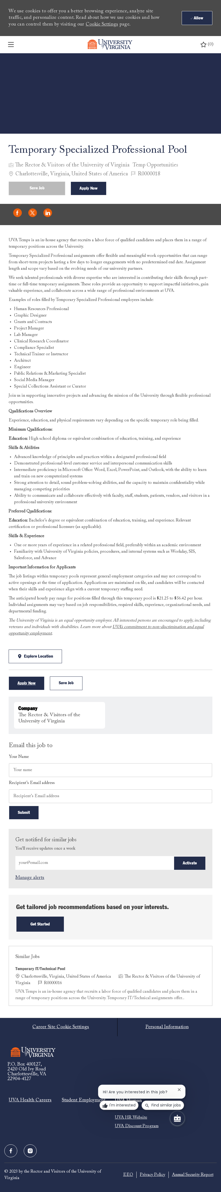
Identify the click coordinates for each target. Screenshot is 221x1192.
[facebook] (10, 1150)
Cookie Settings (102, 24)
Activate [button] (190, 863)
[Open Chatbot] (177, 1118)
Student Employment (83, 1100)
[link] (29, 877)
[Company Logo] (110, 45)
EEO (128, 1175)
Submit (24, 812)
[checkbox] (37, 188)
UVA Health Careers (30, 1100)
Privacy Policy (152, 1175)
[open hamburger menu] (11, 44)
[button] (88, 188)
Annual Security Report (192, 1175)
